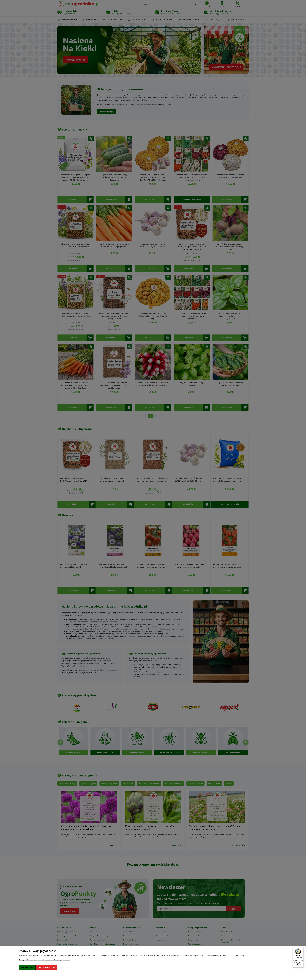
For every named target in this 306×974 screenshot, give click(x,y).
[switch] (298, 965)
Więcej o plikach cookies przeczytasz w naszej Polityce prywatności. (44, 960)
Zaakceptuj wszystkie (46, 967)
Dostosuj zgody (27, 967)
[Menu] (302, 948)
